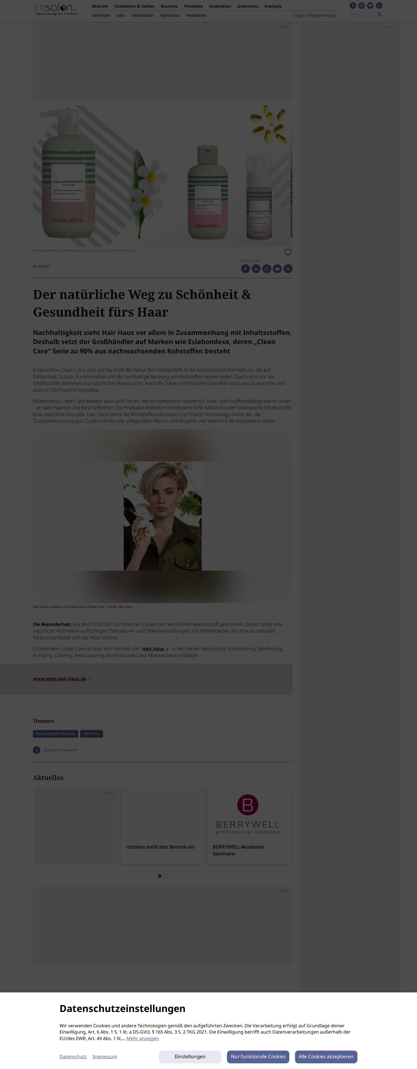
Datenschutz (73, 1056)
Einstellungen (190, 1057)
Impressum (104, 1056)
